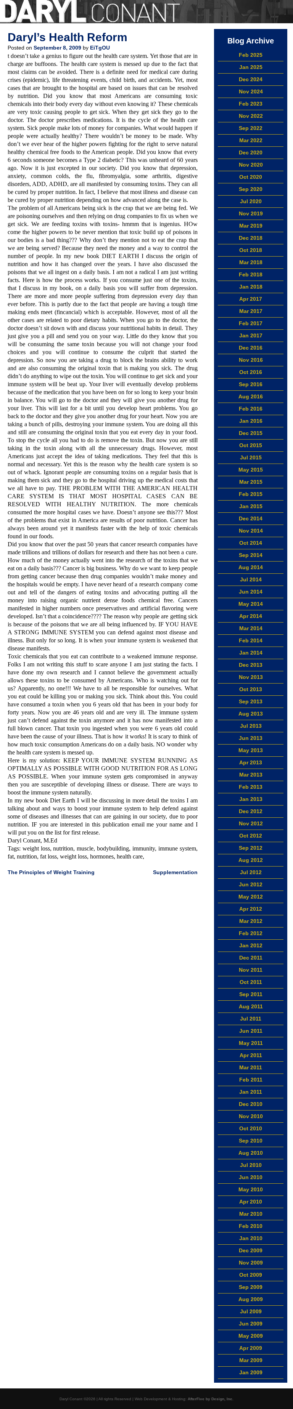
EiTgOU (100, 48)
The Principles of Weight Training (51, 872)
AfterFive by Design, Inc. (210, 1399)
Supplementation (175, 872)
